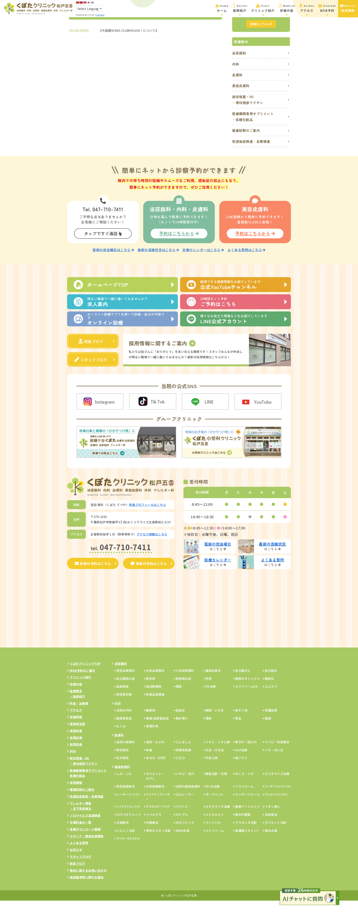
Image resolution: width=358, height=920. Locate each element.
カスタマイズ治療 (277, 773)
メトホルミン (214, 814)
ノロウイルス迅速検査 (85, 815)
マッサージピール (247, 794)
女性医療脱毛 (155, 786)
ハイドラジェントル (128, 806)
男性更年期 (124, 694)
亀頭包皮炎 (213, 670)
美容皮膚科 (240, 85)
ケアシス (182, 806)
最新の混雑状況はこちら (157, 249)
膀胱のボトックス (247, 678)
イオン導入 (272, 806)
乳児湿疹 (122, 758)
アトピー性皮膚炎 (277, 742)
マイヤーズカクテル (128, 838)
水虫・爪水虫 (214, 750)
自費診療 (76, 737)
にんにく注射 (125, 830)
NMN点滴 (182, 830)
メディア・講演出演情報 (86, 836)
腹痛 (268, 718)
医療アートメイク (247, 806)
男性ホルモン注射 (158, 830)
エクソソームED (246, 686)
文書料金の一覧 (80, 822)
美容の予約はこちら (151, 563)
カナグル (182, 814)
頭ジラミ (241, 758)
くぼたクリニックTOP (85, 663)
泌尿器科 (239, 53)
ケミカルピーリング (157, 806)
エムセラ (271, 686)
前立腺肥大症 (125, 678)
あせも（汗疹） (157, 758)
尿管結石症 (183, 678)
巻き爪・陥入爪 (246, 742)
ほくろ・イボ (244, 773)
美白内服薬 (243, 814)
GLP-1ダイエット (128, 814)
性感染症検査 (155, 694)
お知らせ (76, 849)
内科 (235, 64)
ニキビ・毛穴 (185, 773)
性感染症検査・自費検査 (251, 141)
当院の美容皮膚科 (188, 786)
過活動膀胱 (153, 686)
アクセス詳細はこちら (152, 534)
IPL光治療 (212, 786)
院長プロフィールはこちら (147, 504)
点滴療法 (122, 822)
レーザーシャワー (128, 794)
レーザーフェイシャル (278, 786)
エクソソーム (214, 830)
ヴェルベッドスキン (276, 794)
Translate (100, 15)
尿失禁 (150, 678)
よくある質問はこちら (244, 249)
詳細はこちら (259, 24)
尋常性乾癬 (183, 750)
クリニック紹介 (80, 677)
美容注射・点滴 (216, 773)
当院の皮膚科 (125, 742)
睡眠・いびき (214, 710)
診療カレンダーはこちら (202, 249)
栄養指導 (271, 710)
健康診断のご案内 (246, 130)
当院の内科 (124, 710)
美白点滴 (271, 830)
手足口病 (211, 758)
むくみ (121, 726)
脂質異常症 (124, 718)
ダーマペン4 (214, 794)
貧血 (238, 718)
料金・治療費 (79, 703)
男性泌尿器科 (125, 670)
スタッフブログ (94, 359)
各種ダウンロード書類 (85, 829)
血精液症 (122, 686)
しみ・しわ (124, 773)
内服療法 (152, 822)
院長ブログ (93, 341)
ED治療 (210, 686)
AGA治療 (241, 750)
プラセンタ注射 (246, 822)
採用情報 (76, 782)
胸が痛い (182, 718)
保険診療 (76, 730)
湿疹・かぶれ (155, 742)
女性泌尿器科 (155, 670)
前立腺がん (243, 670)
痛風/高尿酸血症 (157, 718)
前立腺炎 (271, 670)
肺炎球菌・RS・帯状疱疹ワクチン (247, 99)
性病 (208, 678)
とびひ (180, 758)
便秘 (208, 718)
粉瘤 (149, 750)
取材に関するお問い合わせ (88, 870)
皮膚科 (237, 74)
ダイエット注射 (275, 822)
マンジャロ (213, 822)
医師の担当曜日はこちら (112, 249)
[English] (85, 2)
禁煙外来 (152, 726)
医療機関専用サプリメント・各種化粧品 (253, 116)
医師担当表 (77, 724)
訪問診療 (76, 744)
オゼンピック (185, 822)
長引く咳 (241, 710)
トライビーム (244, 786)
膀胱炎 (269, 678)
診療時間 (76, 717)
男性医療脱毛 (125, 786)
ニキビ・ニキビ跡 (217, 742)
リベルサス (153, 814)
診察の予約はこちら (95, 563)
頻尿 (179, 686)
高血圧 (180, 710)
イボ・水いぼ (274, 750)
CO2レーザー (185, 794)
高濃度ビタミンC (247, 830)
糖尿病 (150, 710)
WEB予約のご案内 (82, 670)
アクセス (76, 710)
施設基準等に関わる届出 (87, 877)
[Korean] (92, 2)
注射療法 (271, 814)
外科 (73, 751)
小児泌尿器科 (185, 670)
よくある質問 (79, 843)
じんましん (183, 742)
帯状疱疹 (122, 750)
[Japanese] (88, 2)
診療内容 (76, 684)
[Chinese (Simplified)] (77, 2)
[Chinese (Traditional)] (81, 2)
